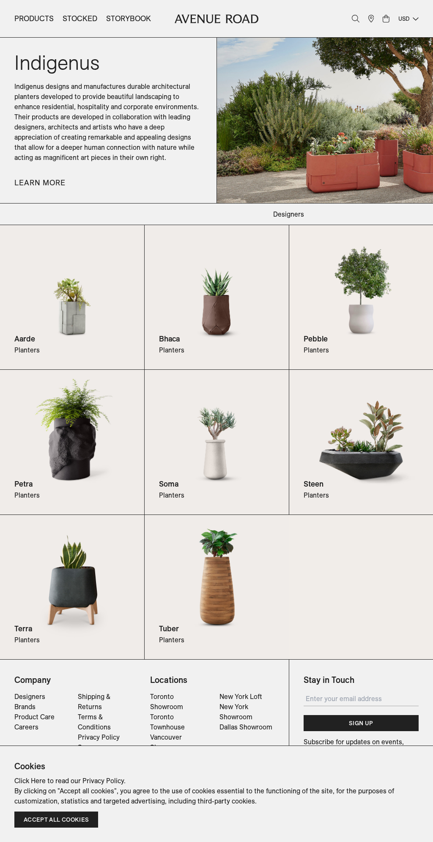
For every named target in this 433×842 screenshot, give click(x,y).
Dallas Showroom (245, 727)
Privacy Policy (99, 737)
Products (34, 18)
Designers (29, 696)
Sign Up (361, 723)
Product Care (34, 717)
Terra (23, 628)
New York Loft (240, 696)
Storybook (128, 18)
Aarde (24, 339)
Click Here (30, 780)
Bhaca (169, 339)
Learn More (40, 182)
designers (288, 214)
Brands (25, 706)
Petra (23, 484)
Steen (313, 484)
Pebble (316, 339)
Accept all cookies (56, 819)
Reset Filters (33, 214)
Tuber (169, 628)
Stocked (80, 18)
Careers (26, 727)
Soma (168, 484)
